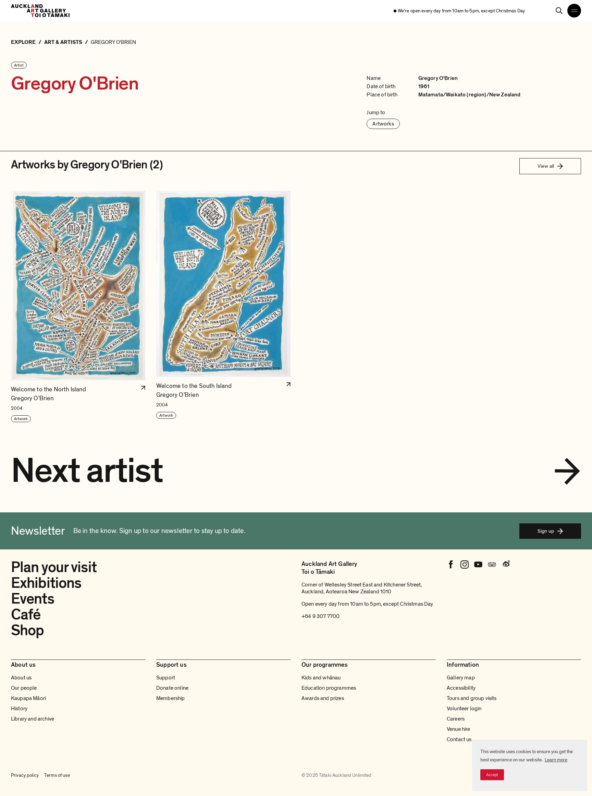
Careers (456, 719)
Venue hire (458, 729)
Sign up (546, 530)
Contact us (459, 739)
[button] (78, 307)
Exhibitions (46, 583)
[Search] (559, 10)
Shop (27, 630)
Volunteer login (464, 708)
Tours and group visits (472, 698)
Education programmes (328, 688)
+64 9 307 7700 (320, 616)
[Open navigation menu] (574, 10)
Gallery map (461, 677)
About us (21, 677)
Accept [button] (492, 774)
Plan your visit (54, 567)
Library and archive (32, 719)
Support (165, 677)
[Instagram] (464, 564)
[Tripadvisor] (492, 564)
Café (25, 615)
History (19, 708)
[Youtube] (478, 564)
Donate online (172, 688)
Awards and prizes (322, 698)
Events (32, 599)
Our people (24, 688)
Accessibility (461, 688)
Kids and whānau (321, 677)
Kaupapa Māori (28, 698)
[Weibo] (506, 564)
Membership (170, 698)
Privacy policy (25, 775)
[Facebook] (451, 564)
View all (546, 166)
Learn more (556, 760)
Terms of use (57, 775)
